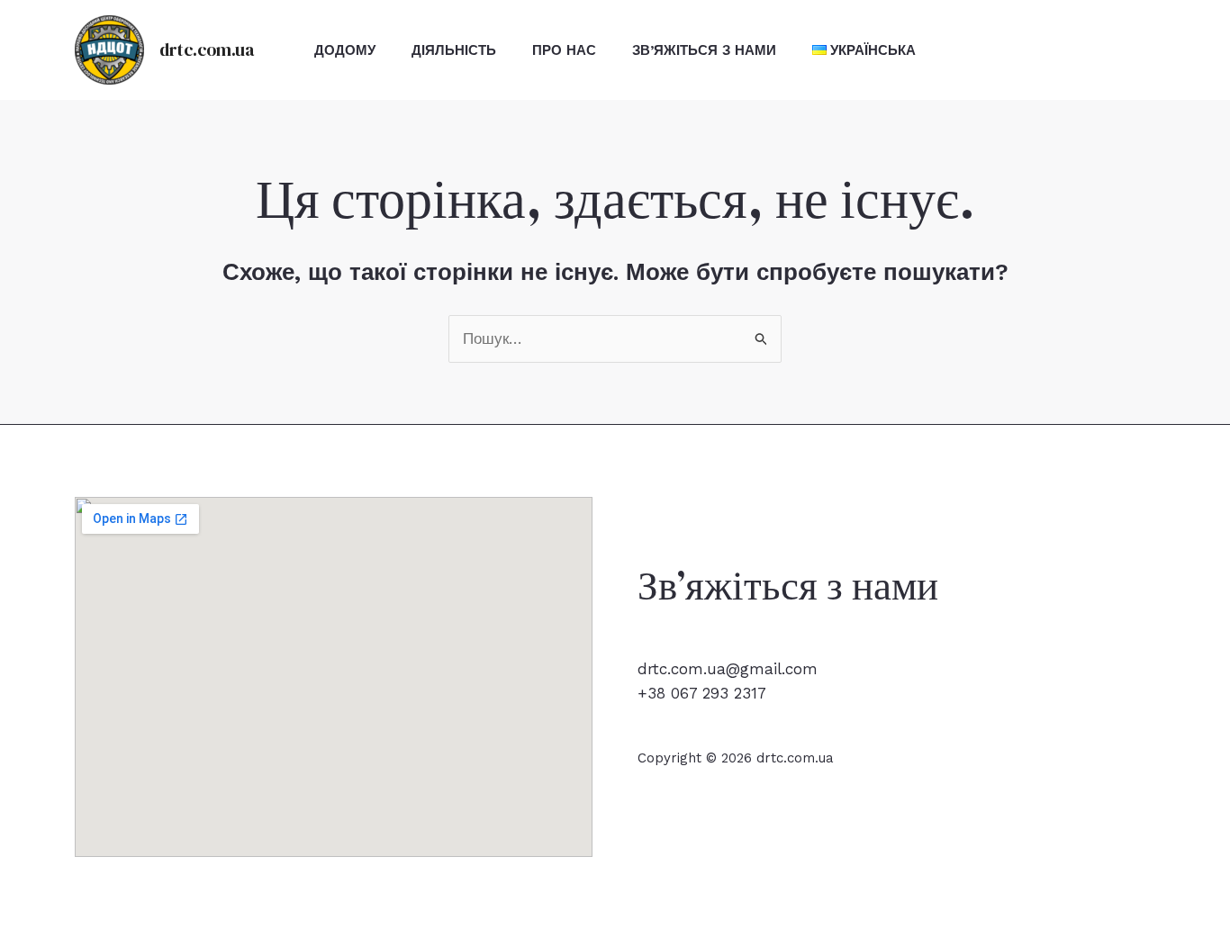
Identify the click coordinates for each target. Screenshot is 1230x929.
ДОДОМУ (344, 50)
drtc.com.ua (206, 49)
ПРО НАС (564, 50)
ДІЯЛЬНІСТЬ (454, 50)
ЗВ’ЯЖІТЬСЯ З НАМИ (704, 50)
